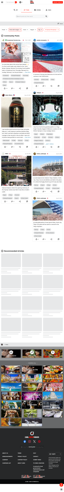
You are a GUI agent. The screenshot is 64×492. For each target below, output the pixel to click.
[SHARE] (19, 88)
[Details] (27, 88)
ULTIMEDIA (34, 481)
